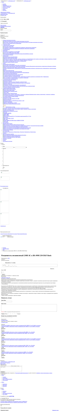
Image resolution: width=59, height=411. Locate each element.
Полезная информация (7, 233)
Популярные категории (7, 141)
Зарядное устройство (7, 138)
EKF (4, 167)
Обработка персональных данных (20, 402)
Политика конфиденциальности (6, 402)
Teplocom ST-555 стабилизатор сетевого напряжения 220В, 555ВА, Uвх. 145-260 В (17, 346)
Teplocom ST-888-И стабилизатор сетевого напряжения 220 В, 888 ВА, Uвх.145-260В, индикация (20, 326)
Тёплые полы (5, 55)
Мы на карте (2, 363)
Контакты (5, 5)
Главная (4, 3)
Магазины (5, 385)
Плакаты (4, 132)
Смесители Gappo (6, 44)
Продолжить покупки (4, 410)
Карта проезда (3, 25)
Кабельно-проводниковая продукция (10, 111)
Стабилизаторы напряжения (8, 45)
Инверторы (5, 50)
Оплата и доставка (6, 7)
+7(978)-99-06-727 (3, 13)
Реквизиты (5, 384)
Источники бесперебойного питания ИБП (11, 51)
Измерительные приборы (8, 129)
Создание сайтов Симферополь (6, 401)
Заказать (52, 268)
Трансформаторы (6, 49)
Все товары (5, 394)
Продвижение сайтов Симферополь (20, 401)
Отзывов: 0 (9, 275)
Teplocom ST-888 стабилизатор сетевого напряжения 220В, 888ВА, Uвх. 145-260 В (17, 333)
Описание (3, 277)
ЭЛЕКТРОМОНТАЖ (7, 6)
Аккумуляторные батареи (8, 54)
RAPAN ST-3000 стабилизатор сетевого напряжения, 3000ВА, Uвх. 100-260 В (16, 353)
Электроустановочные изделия (9, 88)
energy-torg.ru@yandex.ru (5, 12)
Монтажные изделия (7, 97)
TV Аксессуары (6, 130)
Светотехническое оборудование (9, 79)
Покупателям (20, 233)
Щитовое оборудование (7, 123)
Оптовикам (5, 378)
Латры (4, 63)
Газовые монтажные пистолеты (9, 40)
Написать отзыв (16, 275)
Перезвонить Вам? (4, 14)
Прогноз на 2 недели (10, 236)
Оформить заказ (55, 410)
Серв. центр (5, 8)
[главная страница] (3, 15)
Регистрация (8, 26)
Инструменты (5, 122)
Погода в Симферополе (7, 235)
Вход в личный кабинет (7, 379)
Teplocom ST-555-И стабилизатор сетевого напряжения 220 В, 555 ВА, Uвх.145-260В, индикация (20, 339)
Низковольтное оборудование (9, 64)
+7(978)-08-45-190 (11, 0)
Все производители (4, 186)
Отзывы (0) (8, 277)
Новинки (4, 10)
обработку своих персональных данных (44, 372)
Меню (3, 375)
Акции (4, 9)
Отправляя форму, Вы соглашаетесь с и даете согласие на (26, 372)
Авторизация (3, 26)
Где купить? (15, 233)
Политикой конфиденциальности (21, 372)
